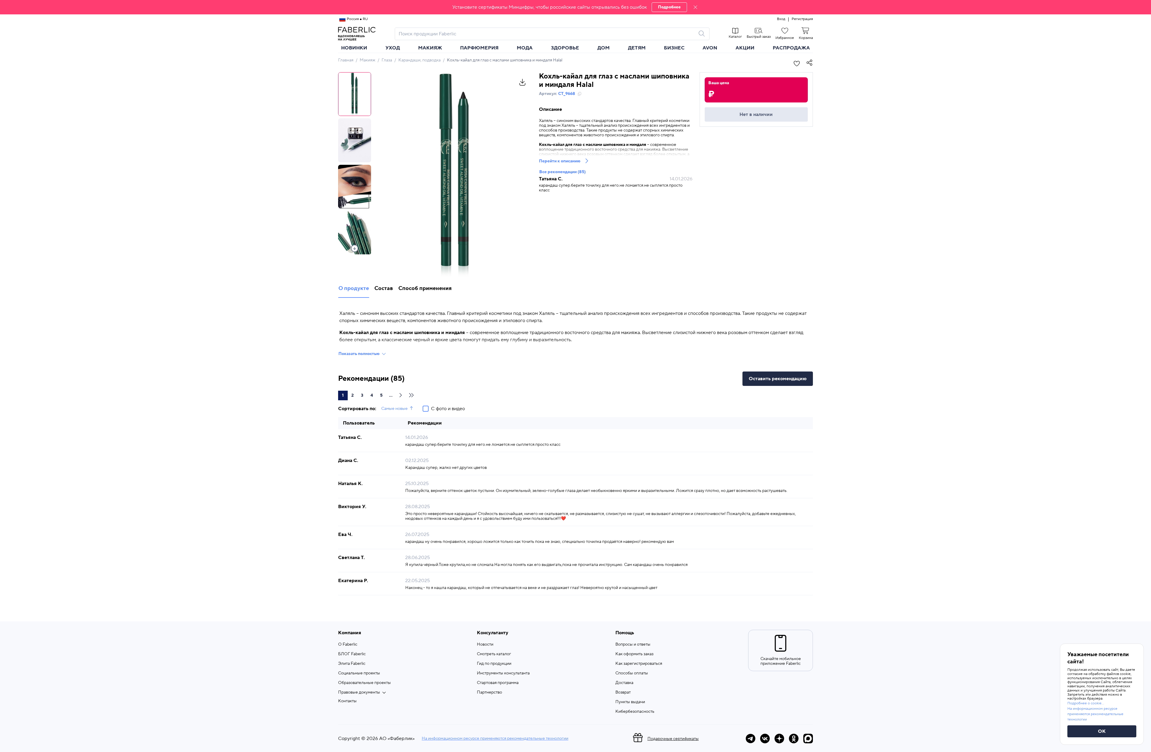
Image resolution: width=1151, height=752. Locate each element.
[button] (575, 7)
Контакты (347, 701)
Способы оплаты (631, 673)
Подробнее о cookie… (1085, 703)
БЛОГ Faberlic (352, 654)
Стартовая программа (498, 682)
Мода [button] (525, 48)
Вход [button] (781, 19)
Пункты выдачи (630, 702)
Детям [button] (637, 48)
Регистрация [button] (802, 19)
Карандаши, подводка (419, 60)
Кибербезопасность (634, 711)
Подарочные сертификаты (673, 739)
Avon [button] (710, 48)
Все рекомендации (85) (562, 172)
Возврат (623, 692)
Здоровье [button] (565, 48)
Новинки (354, 48)
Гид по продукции (494, 663)
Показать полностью (358, 354)
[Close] (695, 7)
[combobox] (546, 34)
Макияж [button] (430, 48)
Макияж (367, 60)
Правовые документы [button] (359, 692)
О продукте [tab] (353, 288)
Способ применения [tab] (425, 288)
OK (1102, 731)
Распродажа (791, 48)
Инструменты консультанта (503, 673)
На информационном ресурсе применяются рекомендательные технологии (495, 738)
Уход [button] (392, 48)
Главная (345, 60)
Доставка (624, 682)
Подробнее (669, 7)
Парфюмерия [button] (479, 48)
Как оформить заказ (634, 654)
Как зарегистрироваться (638, 663)
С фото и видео (448, 409)
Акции (745, 48)
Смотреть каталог (494, 654)
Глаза (387, 60)
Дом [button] (603, 48)
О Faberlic (347, 644)
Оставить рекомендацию (778, 379)
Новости (485, 644)
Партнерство (489, 692)
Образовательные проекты (364, 682)
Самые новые (394, 408)
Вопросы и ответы (632, 644)
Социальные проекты (359, 673)
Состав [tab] (383, 288)
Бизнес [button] (674, 48)
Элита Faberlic (351, 663)
